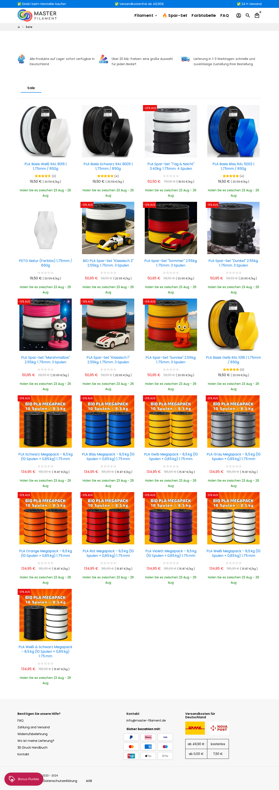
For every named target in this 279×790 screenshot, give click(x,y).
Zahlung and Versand (33, 727)
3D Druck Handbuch (32, 747)
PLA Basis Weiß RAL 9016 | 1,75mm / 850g (45, 166)
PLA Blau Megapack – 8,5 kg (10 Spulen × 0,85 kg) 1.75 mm (108, 456)
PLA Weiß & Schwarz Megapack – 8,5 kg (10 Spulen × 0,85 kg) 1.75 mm (45, 651)
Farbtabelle (204, 15)
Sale (29, 27)
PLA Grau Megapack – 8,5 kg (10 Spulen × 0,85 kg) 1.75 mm (233, 456)
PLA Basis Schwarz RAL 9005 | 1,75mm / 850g (108, 166)
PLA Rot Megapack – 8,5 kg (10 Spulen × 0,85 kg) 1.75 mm (108, 553)
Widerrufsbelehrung (32, 734)
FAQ (224, 15)
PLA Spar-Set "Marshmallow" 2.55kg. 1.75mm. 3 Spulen (45, 360)
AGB (89, 781)
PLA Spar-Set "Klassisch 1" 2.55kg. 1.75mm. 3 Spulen (108, 360)
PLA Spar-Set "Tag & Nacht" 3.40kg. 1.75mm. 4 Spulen (170, 166)
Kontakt (23, 754)
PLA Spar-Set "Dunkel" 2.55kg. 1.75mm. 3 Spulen (233, 263)
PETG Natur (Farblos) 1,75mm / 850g (45, 263)
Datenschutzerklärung (60, 781)
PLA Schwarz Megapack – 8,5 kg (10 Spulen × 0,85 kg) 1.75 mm (45, 456)
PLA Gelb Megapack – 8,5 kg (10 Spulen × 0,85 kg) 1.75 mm (171, 456)
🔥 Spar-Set (174, 15)
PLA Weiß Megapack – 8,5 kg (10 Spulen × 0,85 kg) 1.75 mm (233, 553)
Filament (146, 15)
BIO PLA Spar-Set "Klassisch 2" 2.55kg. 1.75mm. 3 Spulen (108, 263)
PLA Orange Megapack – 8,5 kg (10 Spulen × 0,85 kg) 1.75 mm (45, 553)
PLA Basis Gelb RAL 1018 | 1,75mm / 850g (233, 360)
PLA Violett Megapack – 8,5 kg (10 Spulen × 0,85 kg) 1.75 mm (170, 553)
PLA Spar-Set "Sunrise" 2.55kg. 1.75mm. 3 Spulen (171, 360)
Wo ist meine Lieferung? (35, 741)
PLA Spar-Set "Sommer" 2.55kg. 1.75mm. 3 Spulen (170, 263)
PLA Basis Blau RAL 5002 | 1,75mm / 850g (233, 166)
